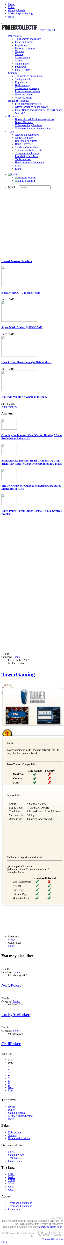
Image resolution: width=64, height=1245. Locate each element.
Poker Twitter (22, 69)
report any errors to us (50, 1226)
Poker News (15, 35)
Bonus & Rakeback (18, 100)
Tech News (14, 1157)
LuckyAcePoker (15, 1014)
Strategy (12, 72)
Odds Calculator (24, 137)
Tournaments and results (28, 38)
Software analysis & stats (28, 150)
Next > (12, 945)
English (30, 180)
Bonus (16, 656)
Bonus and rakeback (19, 1138)
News (11, 1151)
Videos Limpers (23, 97)
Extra (18, 168)
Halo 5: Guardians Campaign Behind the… (26, 362)
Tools (11, 131)
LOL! (11, 1174)
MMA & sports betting (20, 13)
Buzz (11, 16)
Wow (11, 1183)
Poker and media (24, 42)
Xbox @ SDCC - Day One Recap (20, 292)
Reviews (13, 116)
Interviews (20, 66)
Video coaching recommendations (33, 128)
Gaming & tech (16, 10)
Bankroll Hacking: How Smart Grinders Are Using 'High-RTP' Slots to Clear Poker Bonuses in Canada (31, 462)
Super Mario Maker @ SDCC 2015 (21, 327)
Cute (10, 1186)
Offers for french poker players (31, 106)
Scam (18, 165)
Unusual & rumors (25, 48)
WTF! (11, 1180)
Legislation (21, 45)
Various (19, 54)
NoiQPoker (11, 985)
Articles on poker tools (27, 134)
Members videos (24, 94)
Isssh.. (11, 1177)
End (10, 1090)
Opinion (19, 51)
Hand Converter (23, 143)
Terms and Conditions (20, 1202)
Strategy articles (23, 79)
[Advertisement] (32, 224)
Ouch (11, 1189)
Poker (11, 7)
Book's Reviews (24, 122)
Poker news (14, 1132)
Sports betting (22, 57)
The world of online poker (29, 75)
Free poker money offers (28, 103)
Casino (19, 60)
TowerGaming (18, 674)
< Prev (11, 939)
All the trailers (9, 406)
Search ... (13, 187)
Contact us (14, 1209)
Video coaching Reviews (28, 125)
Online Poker (22, 63)
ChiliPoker (11, 1043)
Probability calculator (26, 156)
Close (4, 1242)
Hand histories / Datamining (30, 162)
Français (32, 177)
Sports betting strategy (27, 88)
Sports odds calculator (27, 147)
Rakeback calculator (26, 140)
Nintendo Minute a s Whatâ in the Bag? (24, 396)
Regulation (21, 82)
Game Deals (15, 1161)
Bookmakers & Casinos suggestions (34, 119)
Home (11, 4)
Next (10, 1087)
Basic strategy (22, 85)
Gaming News (16, 1154)
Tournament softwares (27, 153)
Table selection (23, 159)
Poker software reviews (27, 91)
